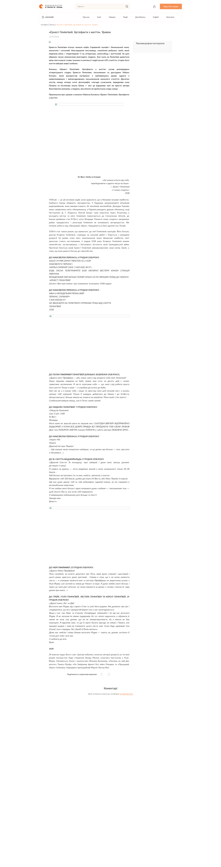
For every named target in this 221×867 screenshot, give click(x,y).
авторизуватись (126, 694)
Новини (112, 17)
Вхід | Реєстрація (171, 6)
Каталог (49, 17)
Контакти (170, 17)
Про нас (86, 17)
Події (125, 17)
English (156, 17)
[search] (126, 6)
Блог (99, 17)
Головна (44, 25)
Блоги (52, 25)
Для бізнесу (140, 17)
